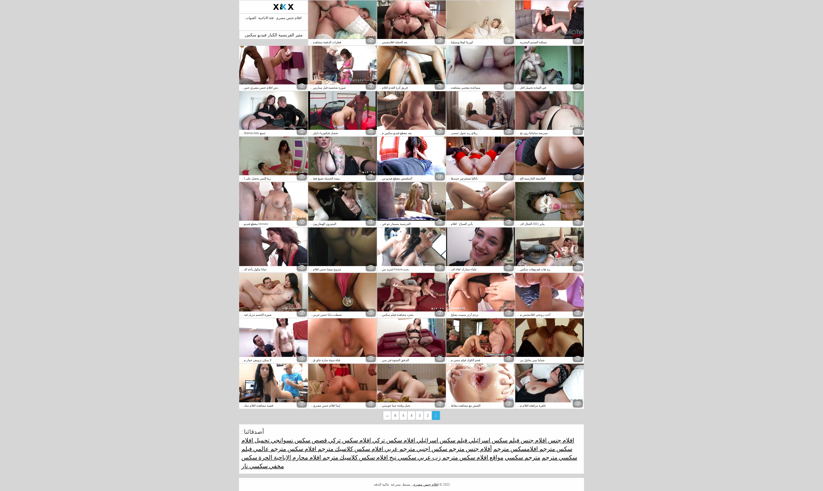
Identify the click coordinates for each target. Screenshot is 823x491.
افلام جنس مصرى (289, 18)
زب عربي (428, 457)
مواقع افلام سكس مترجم (472, 457)
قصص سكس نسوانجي (298, 440)
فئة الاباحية (266, 18)
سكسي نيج (402, 457)
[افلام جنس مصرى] (273, 6)
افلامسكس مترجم (515, 449)
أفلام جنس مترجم (469, 449)
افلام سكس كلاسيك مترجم (349, 449)
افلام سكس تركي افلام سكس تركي (371, 440)
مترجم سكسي (522, 457)
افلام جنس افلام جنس (546, 440)
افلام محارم (306, 457)
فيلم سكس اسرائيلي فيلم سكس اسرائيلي (467, 440)
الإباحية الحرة (274, 457)
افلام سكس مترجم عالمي (284, 449)
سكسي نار (254, 466)
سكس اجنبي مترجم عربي (415, 449)
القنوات (251, 18)
